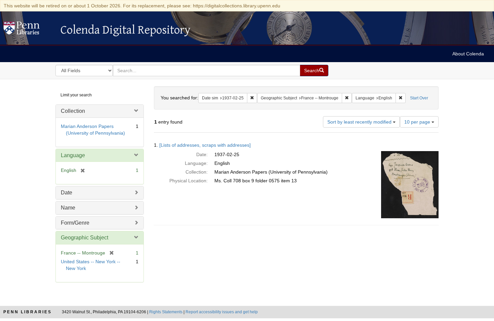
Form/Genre (75, 223)
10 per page (417, 122)
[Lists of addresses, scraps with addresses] (205, 145)
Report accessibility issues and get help (222, 312)
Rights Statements (165, 312)
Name (68, 208)
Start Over (419, 98)
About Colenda (468, 53)
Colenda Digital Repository (28, 29)
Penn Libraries (27, 312)
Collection (73, 111)
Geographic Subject (84, 237)
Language (73, 155)
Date (66, 192)
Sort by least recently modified (360, 122)
